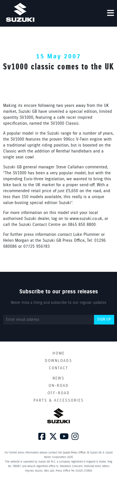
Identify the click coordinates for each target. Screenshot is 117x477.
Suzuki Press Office (74, 453)
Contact (58, 368)
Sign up (104, 319)
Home (59, 353)
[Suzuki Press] (20, 12)
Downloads (58, 360)
